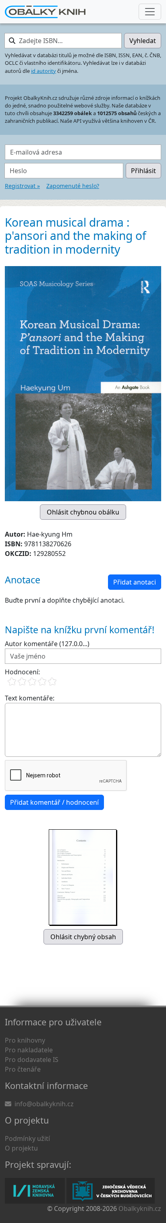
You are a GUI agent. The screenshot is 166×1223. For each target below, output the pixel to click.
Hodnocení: (22, 671)
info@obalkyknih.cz (44, 1103)
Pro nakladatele (29, 1049)
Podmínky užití (27, 1138)
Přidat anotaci (134, 582)
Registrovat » (22, 186)
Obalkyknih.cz (139, 1208)
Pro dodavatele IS (31, 1059)
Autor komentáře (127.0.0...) (47, 643)
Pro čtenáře (23, 1069)
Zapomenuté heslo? (72, 186)
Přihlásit (143, 170)
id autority (43, 70)
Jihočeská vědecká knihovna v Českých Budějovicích (110, 1191)
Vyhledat (142, 40)
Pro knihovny (25, 1040)
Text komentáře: (29, 698)
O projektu (21, 1148)
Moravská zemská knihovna (35, 1191)
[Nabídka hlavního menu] (150, 12)
